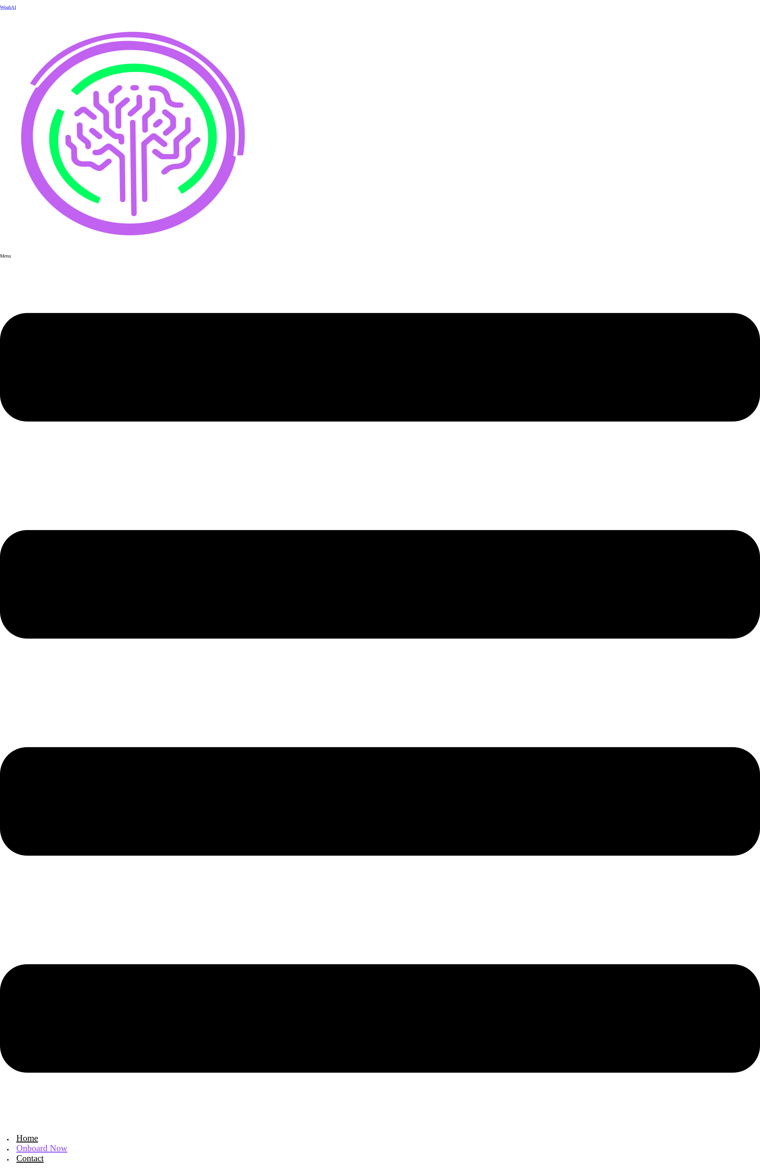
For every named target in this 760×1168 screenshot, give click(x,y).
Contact (30, 1158)
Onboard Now (41, 1148)
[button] (380, 690)
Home (27, 1138)
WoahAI (8, 7)
